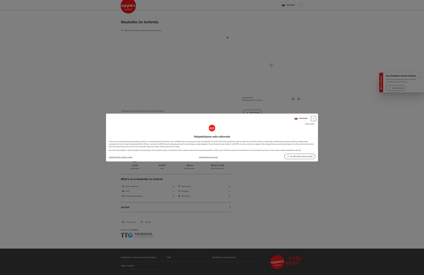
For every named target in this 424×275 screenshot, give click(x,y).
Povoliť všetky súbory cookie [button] (301, 156)
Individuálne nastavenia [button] (208, 157)
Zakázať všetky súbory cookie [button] (120, 157)
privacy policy (309, 124)
